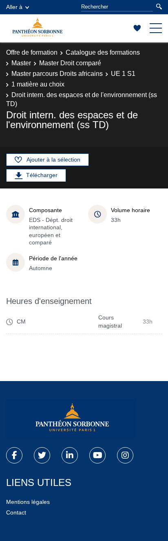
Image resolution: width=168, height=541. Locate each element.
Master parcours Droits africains (57, 73)
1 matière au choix (37, 84)
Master (21, 63)
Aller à (14, 7)
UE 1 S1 (123, 73)
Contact (16, 512)
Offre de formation (31, 52)
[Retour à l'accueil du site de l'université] (71, 419)
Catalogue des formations (103, 52)
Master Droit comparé (70, 63)
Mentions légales (28, 502)
